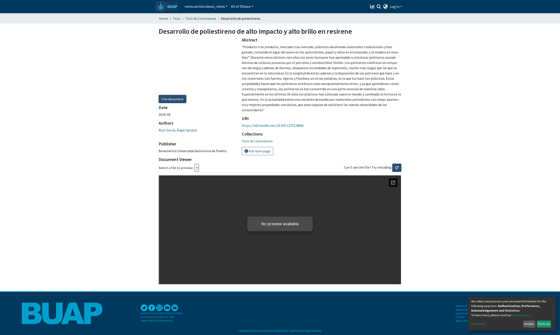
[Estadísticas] (373, 6)
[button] (385, 6)
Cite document (172, 99)
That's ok (544, 324)
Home (163, 18)
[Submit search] (379, 7)
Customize (478, 324)
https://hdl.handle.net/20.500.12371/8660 (273, 125)
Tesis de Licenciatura (200, 18)
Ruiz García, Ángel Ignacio (178, 130)
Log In (394, 6)
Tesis (176, 18)
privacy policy (521, 315)
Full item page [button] (259, 151)
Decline (529, 324)
